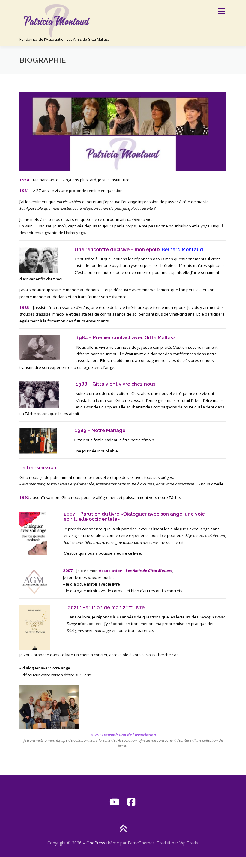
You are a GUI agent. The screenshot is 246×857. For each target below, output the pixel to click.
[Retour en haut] (123, 829)
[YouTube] (114, 801)
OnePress (95, 843)
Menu (221, 11)
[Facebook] (131, 801)
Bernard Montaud (182, 249)
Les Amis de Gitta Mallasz (149, 570)
